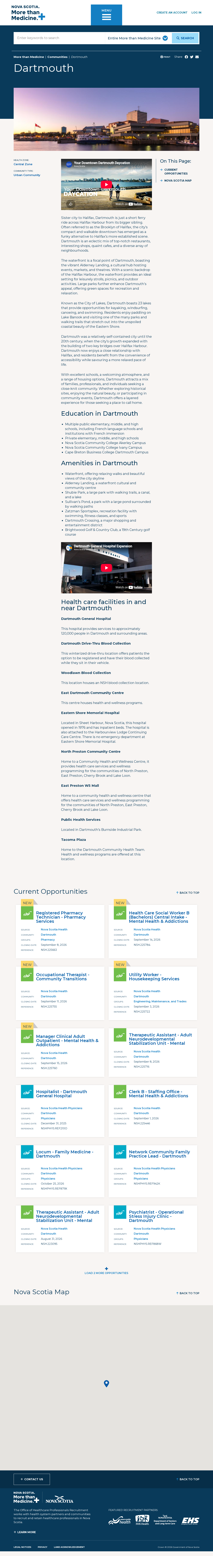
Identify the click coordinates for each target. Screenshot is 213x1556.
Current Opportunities (176, 171)
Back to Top (189, 892)
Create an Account (172, 12)
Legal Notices (22, 1547)
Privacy (42, 1547)
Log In (196, 12)
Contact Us (33, 1479)
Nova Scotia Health (54, 929)
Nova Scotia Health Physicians (61, 1108)
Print (166, 57)
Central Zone (23, 164)
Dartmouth (48, 934)
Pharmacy (48, 939)
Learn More (26, 1532)
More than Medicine (29, 57)
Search (187, 38)
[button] (106, 1384)
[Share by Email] (197, 57)
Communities (57, 57)
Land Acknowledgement (69, 1547)
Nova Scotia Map (178, 180)
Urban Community (27, 175)
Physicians (48, 1118)
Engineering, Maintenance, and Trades (160, 1001)
